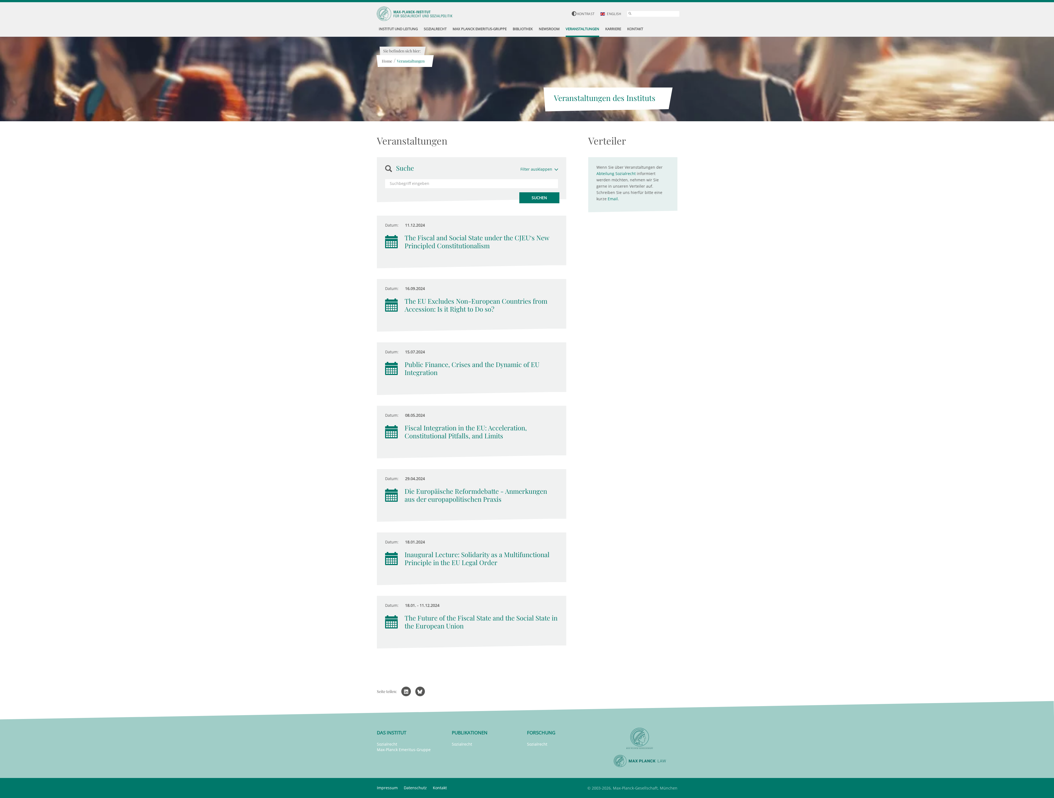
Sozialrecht (387, 744)
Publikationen (469, 732)
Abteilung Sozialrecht (616, 173)
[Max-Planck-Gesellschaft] (639, 738)
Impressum (387, 787)
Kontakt (440, 787)
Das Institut (391, 732)
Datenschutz (415, 787)
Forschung (541, 732)
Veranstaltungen (411, 61)
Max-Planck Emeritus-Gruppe (404, 749)
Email (613, 198)
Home (387, 61)
